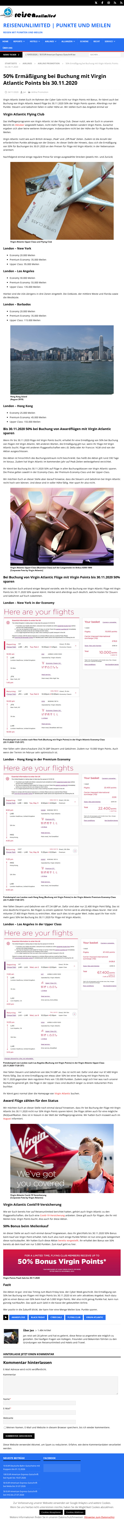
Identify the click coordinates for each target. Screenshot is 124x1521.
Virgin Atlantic (62, 1093)
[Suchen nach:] (104, 54)
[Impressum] (121, 3)
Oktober (19, 124)
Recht (96, 41)
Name (6, 1399)
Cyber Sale (56, 1317)
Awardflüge (18, 1317)
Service (109, 41)
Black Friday (38, 1317)
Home (5, 41)
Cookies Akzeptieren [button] (51, 1512)
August (7, 1118)
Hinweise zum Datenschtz (99, 1517)
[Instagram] (108, 3)
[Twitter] (96, 3)
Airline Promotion (39, 92)
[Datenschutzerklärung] (115, 3)
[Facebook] (102, 3)
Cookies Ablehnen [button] (74, 1512)
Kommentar (9, 1374)
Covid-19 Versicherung (52, 1215)
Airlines (49, 41)
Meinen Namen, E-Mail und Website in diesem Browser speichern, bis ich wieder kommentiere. (58, 1427)
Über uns (7, 48)
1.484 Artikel (44, 1330)
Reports (17, 41)
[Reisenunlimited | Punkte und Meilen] (28, 16)
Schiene (84, 41)
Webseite (8, 1418)
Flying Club (74, 1317)
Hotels (33, 41)
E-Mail (6, 1408)
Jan (24, 92)
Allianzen (67, 41)
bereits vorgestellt (68, 1240)
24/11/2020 (13, 92)
